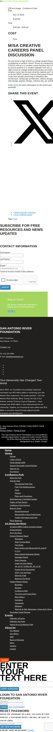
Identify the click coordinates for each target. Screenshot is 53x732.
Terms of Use (19, 431)
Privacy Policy (6, 431)
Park (15, 219)
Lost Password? (16, 707)
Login (4, 707)
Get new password (10, 727)
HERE (16, 85)
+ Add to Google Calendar (24, 212)
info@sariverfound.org (14, 357)
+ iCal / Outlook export (22, 215)
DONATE (4, 660)
